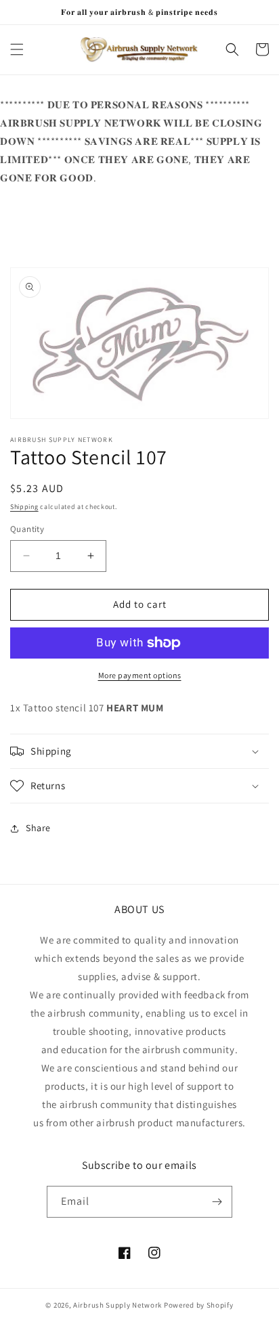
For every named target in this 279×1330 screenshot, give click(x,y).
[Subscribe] (217, 1202)
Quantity (27, 529)
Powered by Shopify (199, 1305)
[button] (17, 49)
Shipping (24, 506)
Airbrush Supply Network (118, 1305)
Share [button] (38, 828)
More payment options (139, 675)
